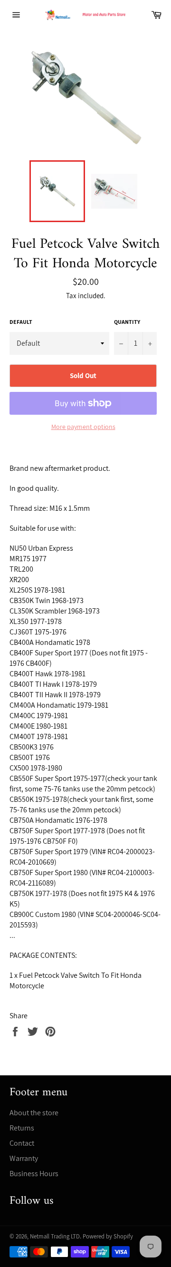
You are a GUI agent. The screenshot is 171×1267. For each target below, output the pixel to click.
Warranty (24, 1158)
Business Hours (34, 1174)
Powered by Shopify (108, 1236)
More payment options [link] (83, 426)
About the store (34, 1113)
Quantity (127, 321)
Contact (22, 1143)
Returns (22, 1128)
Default (21, 321)
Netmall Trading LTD (55, 1236)
